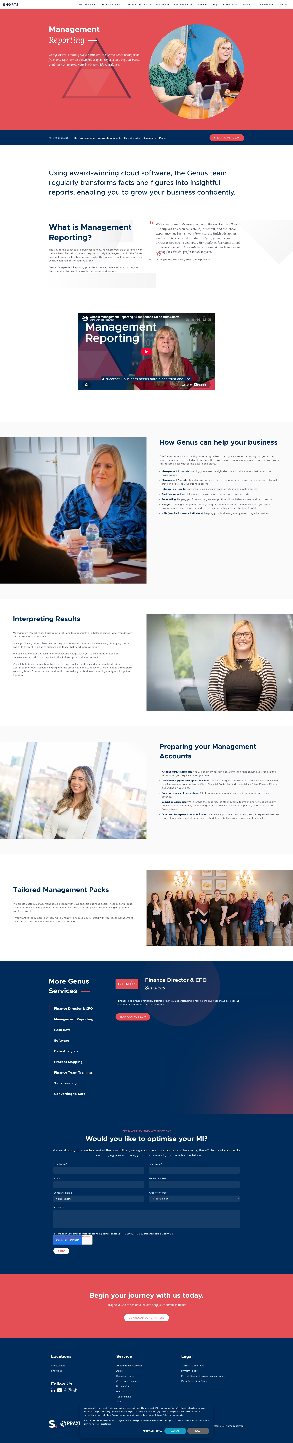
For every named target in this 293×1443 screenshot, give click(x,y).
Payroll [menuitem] (120, 1391)
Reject (198, 1431)
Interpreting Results (109, 137)
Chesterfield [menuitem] (58, 1365)
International (181, 4)
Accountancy (85, 4)
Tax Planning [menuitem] (123, 1396)
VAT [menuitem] (118, 1401)
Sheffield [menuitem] (56, 1370)
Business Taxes (110, 4)
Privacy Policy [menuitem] (189, 1370)
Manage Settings (152, 1431)
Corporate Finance (137, 4)
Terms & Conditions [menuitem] (192, 1365)
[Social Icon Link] (53, 1390)
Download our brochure (146, 1317)
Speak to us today (227, 137)
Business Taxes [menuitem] (125, 1376)
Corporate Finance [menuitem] (127, 1381)
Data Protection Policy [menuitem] (194, 1381)
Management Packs (154, 137)
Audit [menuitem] (119, 1370)
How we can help (84, 137)
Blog (215, 4)
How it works (132, 137)
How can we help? (133, 1016)
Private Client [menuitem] (124, 1386)
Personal (161, 4)
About (200, 4)
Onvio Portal (266, 4)
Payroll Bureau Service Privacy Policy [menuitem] (203, 1376)
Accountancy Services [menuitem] (129, 1365)
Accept (175, 1431)
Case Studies (230, 4)
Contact (283, 4)
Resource (248, 4)
